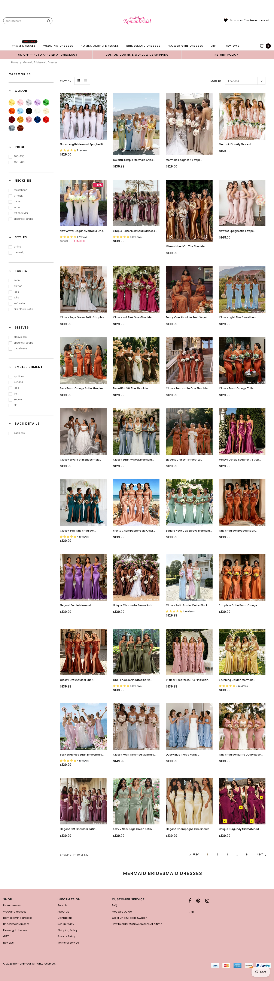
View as (65, 80)
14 (247, 854)
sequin (18, 399)
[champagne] (46, 111)
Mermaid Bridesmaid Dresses (40, 62)
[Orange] (12, 111)
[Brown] (20, 128)
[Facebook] (190, 900)
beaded (18, 382)
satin (17, 280)
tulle (16, 297)
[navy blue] (37, 119)
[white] (37, 111)
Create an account (256, 20)
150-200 (19, 162)
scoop (17, 207)
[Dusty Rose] (29, 119)
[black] (29, 111)
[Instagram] (207, 900)
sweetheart (20, 189)
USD (191, 912)
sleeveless (20, 336)
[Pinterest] (198, 900)
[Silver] (29, 102)
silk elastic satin (23, 309)
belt (16, 393)
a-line (17, 246)
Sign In (234, 20)
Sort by (216, 80)
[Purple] (37, 102)
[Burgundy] (12, 119)
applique (19, 376)
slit (15, 405)
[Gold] (20, 119)
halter (17, 201)
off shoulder (21, 213)
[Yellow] (12, 102)
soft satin (19, 303)
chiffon (18, 285)
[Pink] (20, 102)
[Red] (46, 119)
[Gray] (12, 128)
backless (19, 432)
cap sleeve (20, 348)
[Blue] (20, 111)
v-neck (18, 195)
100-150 (19, 156)
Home (14, 62)
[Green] (46, 102)
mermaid (19, 252)
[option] (47, 54)
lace (16, 291)
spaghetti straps (23, 218)
